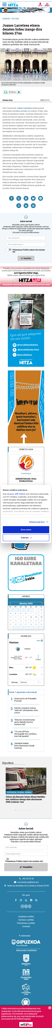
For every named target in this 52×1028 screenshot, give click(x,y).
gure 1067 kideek (17, 494)
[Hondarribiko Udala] (26, 974)
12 (46, 100)
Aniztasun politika (26, 920)
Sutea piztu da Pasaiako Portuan (25, 699)
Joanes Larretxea (24, 108)
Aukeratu (25, 537)
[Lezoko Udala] (26, 989)
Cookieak (26, 926)
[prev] (10, 603)
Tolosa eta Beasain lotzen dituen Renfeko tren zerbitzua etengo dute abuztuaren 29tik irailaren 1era (25, 799)
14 (31, 617)
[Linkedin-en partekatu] (26, 205)
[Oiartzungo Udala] (26, 1004)
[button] (29, 682)
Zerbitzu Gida (26, 449)
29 (22, 610)
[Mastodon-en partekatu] (26, 198)
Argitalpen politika (26, 916)
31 (32, 610)
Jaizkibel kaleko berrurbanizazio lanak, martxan (24, 745)
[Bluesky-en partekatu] (33, 198)
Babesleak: (26, 936)
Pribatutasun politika (26, 923)
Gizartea (6, 19)
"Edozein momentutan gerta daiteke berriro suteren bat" (24, 722)
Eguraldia (26, 636)
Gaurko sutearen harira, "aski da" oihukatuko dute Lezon (26, 710)
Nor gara (26, 895)
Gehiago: (14, 682)
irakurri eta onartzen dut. (29, 251)
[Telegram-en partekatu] (40, 198)
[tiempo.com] (42, 640)
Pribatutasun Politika (21, 250)
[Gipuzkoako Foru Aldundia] (26, 945)
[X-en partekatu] (18, 198)
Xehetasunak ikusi (37, 522)
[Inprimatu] (33, 205)
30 (27, 610)
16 (41, 617)
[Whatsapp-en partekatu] (18, 205)
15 (36, 617)
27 (12, 610)
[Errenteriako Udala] (26, 960)
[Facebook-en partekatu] (11, 198)
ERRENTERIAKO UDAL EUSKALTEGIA (26, 480)
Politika (15, 19)
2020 (42, 100)
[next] (41, 603)
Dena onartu (26, 530)
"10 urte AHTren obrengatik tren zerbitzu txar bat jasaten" (25, 733)
